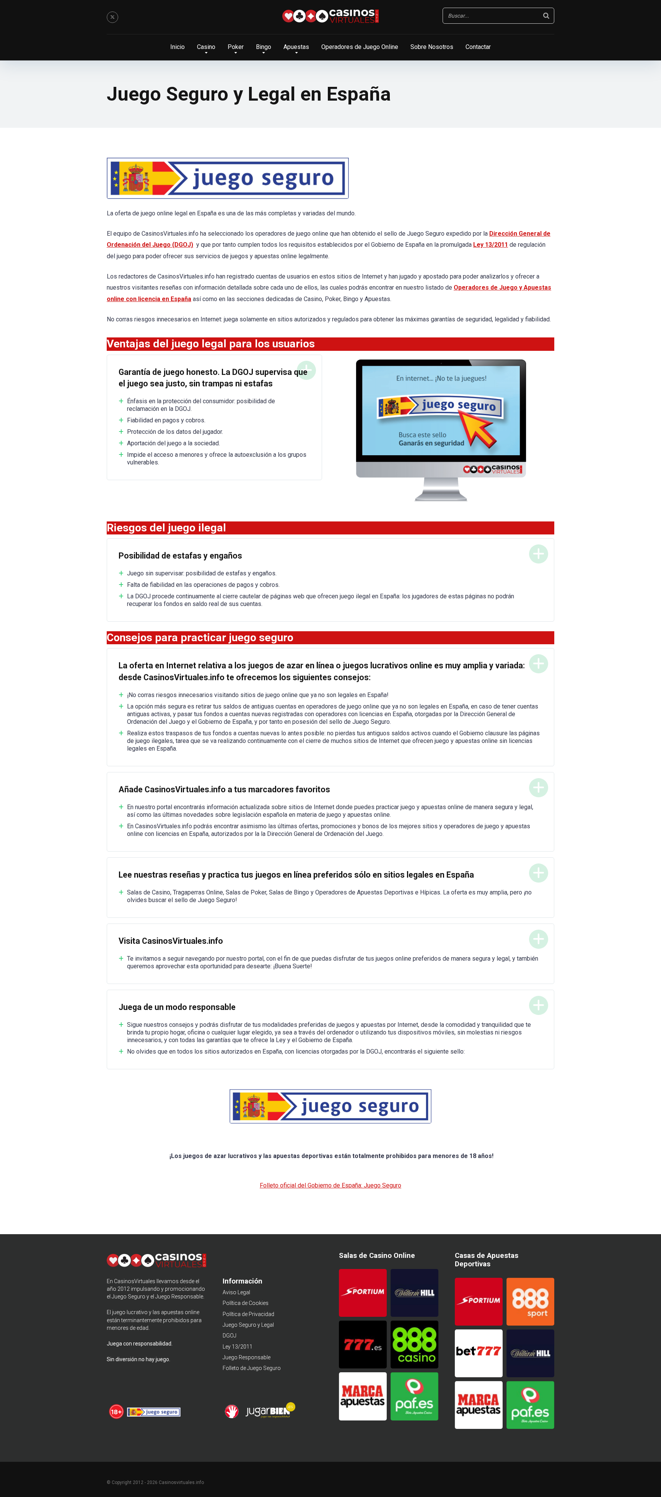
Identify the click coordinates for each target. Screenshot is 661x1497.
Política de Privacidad (248, 1314)
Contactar (478, 46)
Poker (236, 46)
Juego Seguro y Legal (248, 1325)
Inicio (177, 46)
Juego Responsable (246, 1357)
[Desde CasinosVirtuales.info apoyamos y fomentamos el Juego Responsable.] (117, 1418)
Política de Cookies (246, 1303)
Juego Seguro (128, 1296)
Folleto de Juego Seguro (252, 1368)
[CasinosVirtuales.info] (330, 17)
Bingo (263, 46)
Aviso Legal (236, 1292)
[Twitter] (112, 17)
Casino (206, 46)
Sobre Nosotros (431, 46)
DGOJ (229, 1335)
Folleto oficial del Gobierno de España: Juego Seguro (330, 1185)
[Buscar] (546, 15)
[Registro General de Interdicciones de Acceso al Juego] (233, 1417)
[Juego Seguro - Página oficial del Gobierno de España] (154, 1418)
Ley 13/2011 (237, 1347)
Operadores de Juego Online (359, 46)
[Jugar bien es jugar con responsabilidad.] (269, 1417)
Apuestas (296, 46)
